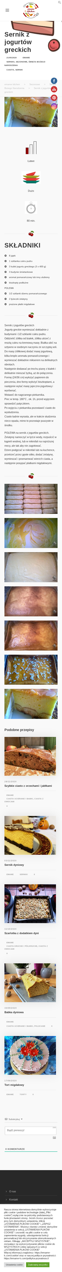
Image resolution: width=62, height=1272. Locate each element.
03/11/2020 (10, 861)
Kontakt (13, 1199)
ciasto (10, 70)
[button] (55, 3)
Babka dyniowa (14, 1012)
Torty (23, 1094)
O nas (12, 1191)
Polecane (39, 1026)
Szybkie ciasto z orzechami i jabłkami (28, 785)
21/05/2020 (12, 58)
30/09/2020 (10, 1008)
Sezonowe (21, 62)
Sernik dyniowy (14, 864)
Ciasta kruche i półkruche (22, 946)
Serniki (11, 62)
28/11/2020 (10, 782)
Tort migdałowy (14, 1084)
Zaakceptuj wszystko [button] (38, 1265)
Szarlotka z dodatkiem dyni (21, 933)
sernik (19, 70)
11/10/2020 (10, 929)
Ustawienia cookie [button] (14, 1265)
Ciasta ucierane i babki (20, 799)
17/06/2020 (10, 1081)
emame (26, 58)
